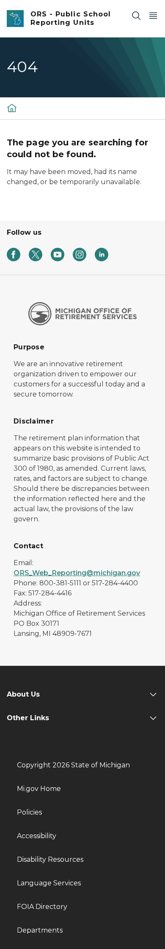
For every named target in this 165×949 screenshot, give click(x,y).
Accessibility (36, 836)
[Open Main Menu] (153, 15)
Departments (40, 930)
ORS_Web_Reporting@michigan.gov (77, 573)
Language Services (49, 883)
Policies (29, 812)
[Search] (136, 15)
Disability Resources (50, 859)
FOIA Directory (42, 907)
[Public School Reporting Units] (12, 108)
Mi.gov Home (39, 789)
